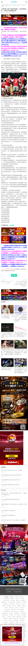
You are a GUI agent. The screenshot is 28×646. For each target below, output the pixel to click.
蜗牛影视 (9, 606)
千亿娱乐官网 (11, 623)
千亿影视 (9, 616)
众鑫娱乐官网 (4, 613)
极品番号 (24, 606)
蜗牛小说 (14, 606)
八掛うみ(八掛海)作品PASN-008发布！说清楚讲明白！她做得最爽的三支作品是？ (21, 284)
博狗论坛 (21, 597)
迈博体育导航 (5, 615)
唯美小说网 (16, 618)
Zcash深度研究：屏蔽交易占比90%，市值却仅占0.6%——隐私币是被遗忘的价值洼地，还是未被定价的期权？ (20, 317)
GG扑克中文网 (7, 609)
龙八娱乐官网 (18, 623)
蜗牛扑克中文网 (6, 600)
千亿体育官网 (15, 620)
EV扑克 (22, 604)
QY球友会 (6, 622)
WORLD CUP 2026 (7, 620)
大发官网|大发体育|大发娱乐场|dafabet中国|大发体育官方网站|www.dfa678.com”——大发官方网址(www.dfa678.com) (14, 247)
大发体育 (11, 225)
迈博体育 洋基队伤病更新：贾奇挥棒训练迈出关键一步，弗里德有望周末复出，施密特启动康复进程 (7, 353)
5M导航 (13, 616)
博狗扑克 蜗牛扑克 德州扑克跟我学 (14, 2)
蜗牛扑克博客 (6, 598)
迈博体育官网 (23, 613)
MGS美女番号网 (11, 602)
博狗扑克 (12, 598)
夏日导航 (24, 623)
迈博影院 (5, 618)
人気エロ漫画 (17, 615)
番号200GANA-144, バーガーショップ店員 (7, 282)
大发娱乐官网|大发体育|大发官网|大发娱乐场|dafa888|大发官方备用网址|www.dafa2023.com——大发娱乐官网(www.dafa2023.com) (14, 53)
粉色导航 (13, 600)
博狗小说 (19, 606)
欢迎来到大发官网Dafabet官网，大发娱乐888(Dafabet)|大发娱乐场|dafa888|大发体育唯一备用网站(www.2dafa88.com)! (14, 256)
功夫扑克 (18, 604)
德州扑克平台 (4, 602)
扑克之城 (24, 627)
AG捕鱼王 (24, 602)
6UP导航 (6, 607)
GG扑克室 (21, 607)
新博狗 (17, 600)
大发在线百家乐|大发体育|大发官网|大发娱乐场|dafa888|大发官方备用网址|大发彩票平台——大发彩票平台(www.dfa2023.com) (14, 48)
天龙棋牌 (22, 598)
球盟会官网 (22, 620)
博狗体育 (4, 606)
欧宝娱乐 (4, 616)
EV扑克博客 (4, 623)
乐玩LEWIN (22, 622)
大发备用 (16, 597)
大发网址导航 (16, 613)
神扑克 (16, 607)
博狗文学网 (13, 609)
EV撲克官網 (22, 618)
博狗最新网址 (7, 611)
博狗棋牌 (11, 597)
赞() (15, 275)
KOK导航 (11, 615)
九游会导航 (23, 615)
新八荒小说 (21, 611)
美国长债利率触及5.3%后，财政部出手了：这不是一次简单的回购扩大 (20, 334)
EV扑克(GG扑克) (17, 591)
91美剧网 (10, 618)
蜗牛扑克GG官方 (14, 611)
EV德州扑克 (24, 631)
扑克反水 (17, 598)
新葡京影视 (18, 616)
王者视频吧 (22, 600)
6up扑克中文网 (12, 604)
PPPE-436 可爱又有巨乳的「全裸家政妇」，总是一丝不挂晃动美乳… (7, 316)
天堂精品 (5, 604)
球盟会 (16, 622)
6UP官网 (10, 613)
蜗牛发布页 (18, 602)
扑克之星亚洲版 (20, 609)
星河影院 (24, 616)
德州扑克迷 (11, 607)
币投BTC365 (11, 622)
